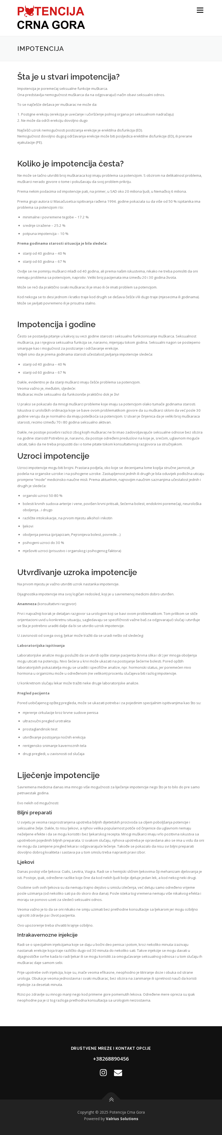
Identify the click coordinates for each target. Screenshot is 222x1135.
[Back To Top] (111, 1099)
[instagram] (103, 1072)
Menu (200, 10)
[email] (118, 1072)
